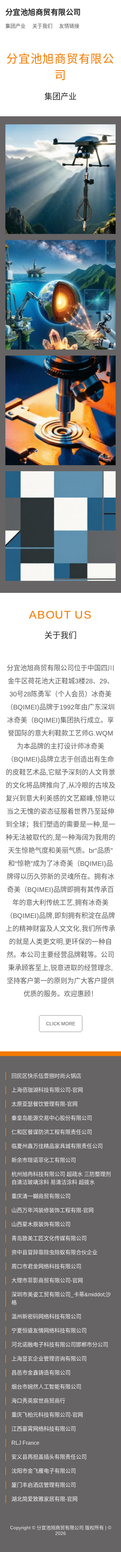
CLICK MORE (60, 1023)
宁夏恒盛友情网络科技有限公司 (49, 1330)
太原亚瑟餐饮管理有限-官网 (44, 1104)
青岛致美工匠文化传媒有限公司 (49, 1238)
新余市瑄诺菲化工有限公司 (43, 1160)
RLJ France (25, 1443)
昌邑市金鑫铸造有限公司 (41, 1373)
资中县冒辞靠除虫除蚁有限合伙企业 (54, 1252)
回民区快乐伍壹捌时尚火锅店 (46, 1076)
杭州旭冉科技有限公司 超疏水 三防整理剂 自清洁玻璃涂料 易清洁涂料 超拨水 (61, 1178)
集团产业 (15, 26)
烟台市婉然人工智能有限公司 (46, 1387)
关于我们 (42, 26)
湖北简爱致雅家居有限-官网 (44, 1499)
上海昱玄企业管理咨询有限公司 (49, 1359)
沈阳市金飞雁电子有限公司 (43, 1471)
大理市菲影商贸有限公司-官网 (47, 1280)
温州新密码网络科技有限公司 (46, 1316)
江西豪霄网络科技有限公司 (43, 1429)
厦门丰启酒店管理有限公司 (43, 1485)
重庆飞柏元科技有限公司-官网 (47, 1415)
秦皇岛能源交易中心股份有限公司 (51, 1118)
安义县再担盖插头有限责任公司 (49, 1457)
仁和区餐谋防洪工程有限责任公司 (51, 1132)
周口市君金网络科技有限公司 (46, 1266)
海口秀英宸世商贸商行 (38, 1401)
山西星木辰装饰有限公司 (41, 1224)
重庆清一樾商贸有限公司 (41, 1196)
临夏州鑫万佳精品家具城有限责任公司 (57, 1146)
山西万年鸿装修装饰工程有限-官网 (52, 1210)
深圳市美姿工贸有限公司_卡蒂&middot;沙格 (61, 1298)
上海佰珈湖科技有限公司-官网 (47, 1090)
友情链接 (69, 26)
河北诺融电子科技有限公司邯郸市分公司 (59, 1344)
